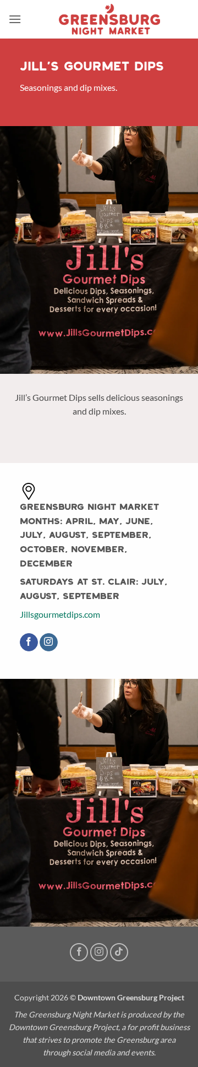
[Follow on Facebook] (29, 642)
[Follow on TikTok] (119, 952)
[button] (14, 19)
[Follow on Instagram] (49, 642)
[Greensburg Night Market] (109, 19)
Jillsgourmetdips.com (60, 614)
